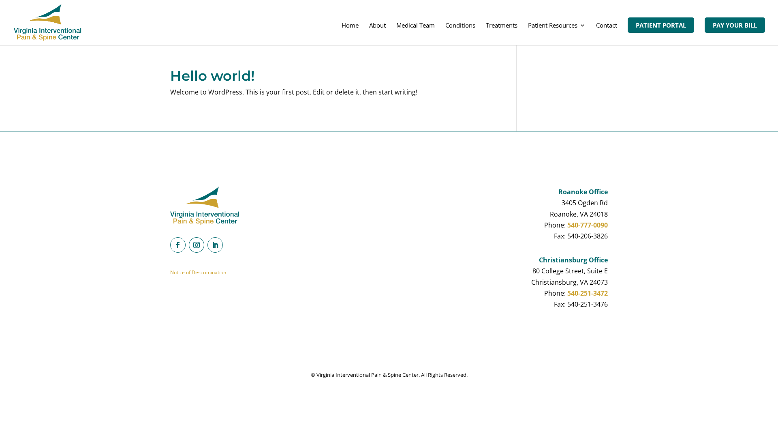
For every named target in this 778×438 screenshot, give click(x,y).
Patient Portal (661, 25)
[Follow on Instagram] (196, 245)
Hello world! (212, 75)
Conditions (460, 25)
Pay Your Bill (735, 25)
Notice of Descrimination (198, 272)
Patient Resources (552, 25)
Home (350, 25)
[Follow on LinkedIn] (215, 245)
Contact (606, 25)
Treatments (501, 25)
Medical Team (415, 25)
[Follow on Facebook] (178, 245)
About (377, 25)
